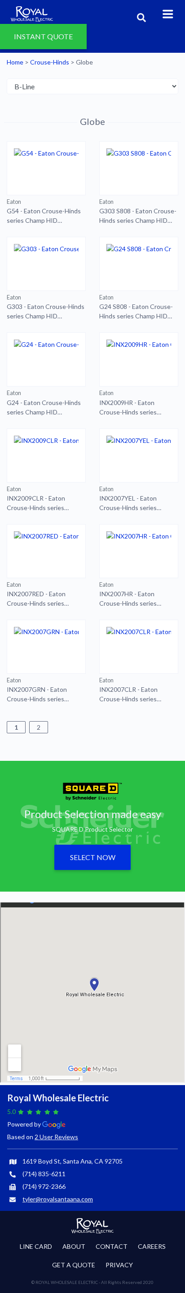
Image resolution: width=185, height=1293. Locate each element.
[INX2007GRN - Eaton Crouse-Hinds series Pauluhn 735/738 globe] (46, 647)
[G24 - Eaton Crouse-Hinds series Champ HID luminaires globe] (46, 359)
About (73, 1246)
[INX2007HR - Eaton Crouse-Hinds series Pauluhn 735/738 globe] (138, 551)
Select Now (92, 857)
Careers (152, 1246)
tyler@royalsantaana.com (57, 1199)
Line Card (36, 1246)
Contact (112, 1246)
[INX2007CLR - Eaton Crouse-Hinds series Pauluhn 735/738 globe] (138, 647)
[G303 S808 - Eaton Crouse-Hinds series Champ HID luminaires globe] (138, 168)
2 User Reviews (56, 1137)
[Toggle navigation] (168, 13)
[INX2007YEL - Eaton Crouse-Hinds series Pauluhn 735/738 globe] (138, 455)
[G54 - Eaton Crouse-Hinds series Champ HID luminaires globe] (46, 168)
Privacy (119, 1265)
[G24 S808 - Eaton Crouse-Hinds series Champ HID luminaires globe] (138, 264)
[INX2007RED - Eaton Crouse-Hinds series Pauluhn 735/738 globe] (46, 551)
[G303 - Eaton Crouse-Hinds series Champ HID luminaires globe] (46, 264)
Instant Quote (43, 32)
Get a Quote (73, 1265)
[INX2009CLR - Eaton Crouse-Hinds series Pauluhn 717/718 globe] (46, 455)
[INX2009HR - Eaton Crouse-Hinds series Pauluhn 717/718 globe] (138, 359)
